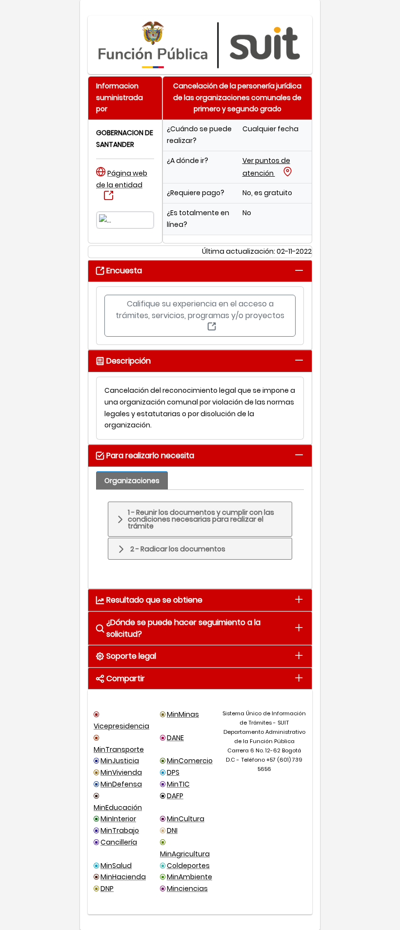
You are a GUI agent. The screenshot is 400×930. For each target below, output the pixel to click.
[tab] (299, 270)
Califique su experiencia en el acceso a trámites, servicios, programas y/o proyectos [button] (200, 309)
